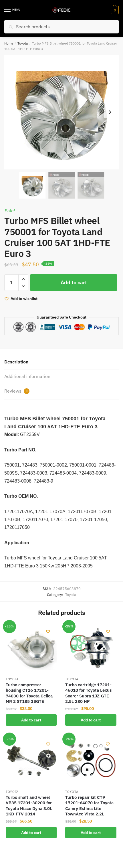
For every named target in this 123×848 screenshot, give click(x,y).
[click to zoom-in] (61, 112)
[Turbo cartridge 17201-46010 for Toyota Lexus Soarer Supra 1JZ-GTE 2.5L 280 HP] (90, 648)
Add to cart (74, 282)
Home (8, 43)
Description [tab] (16, 362)
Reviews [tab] (15, 391)
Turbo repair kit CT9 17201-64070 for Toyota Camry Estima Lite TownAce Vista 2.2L (89, 806)
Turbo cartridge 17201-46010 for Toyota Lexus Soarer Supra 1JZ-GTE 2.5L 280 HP (88, 693)
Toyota (22, 43)
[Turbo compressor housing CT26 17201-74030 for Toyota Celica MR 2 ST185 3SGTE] (31, 648)
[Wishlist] (48, 631)
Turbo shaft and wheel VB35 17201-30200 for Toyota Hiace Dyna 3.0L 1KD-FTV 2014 (29, 806)
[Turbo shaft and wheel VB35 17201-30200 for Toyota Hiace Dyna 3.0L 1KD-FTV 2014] (31, 760)
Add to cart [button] (31, 720)
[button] (110, 112)
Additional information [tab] (27, 376)
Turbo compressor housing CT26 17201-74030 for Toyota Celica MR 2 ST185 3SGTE (29, 693)
